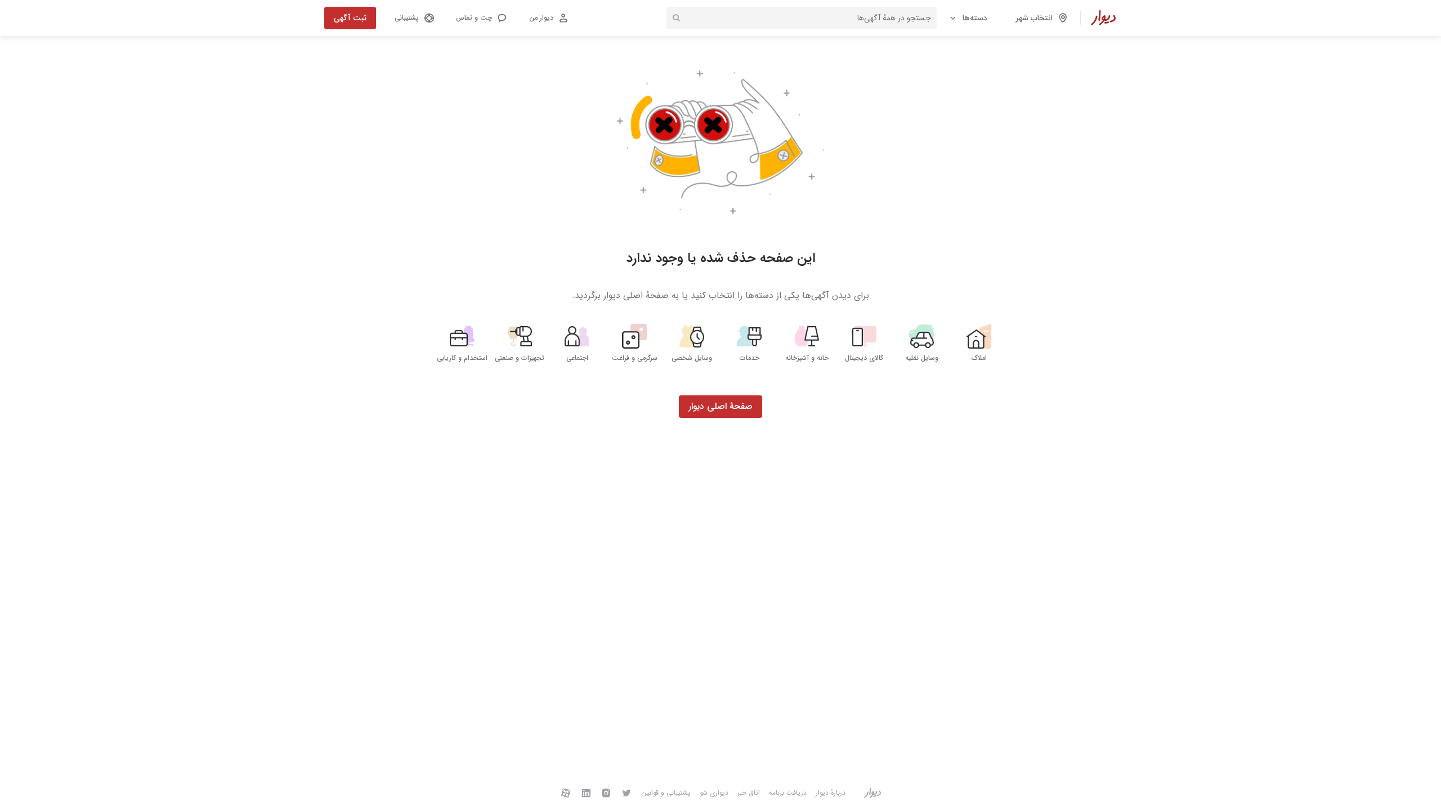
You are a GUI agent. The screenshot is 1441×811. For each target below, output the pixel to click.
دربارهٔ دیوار (830, 792)
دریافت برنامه (788, 792)
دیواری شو (714, 792)
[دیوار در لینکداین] (586, 792)
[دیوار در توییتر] (626, 792)
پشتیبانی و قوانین (666, 792)
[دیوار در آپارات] (565, 792)
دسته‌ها (975, 18)
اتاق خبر (748, 792)
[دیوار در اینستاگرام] (606, 792)
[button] (480, 18)
